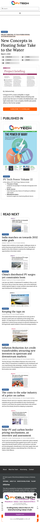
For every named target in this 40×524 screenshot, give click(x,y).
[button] (10, 57)
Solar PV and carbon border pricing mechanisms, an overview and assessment (17, 432)
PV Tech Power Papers (22, 34)
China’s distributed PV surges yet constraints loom (18, 276)
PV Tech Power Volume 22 (18, 179)
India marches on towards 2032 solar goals (20, 239)
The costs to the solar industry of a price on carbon (19, 394)
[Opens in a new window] (6, 484)
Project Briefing (7, 34)
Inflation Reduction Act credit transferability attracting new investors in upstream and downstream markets (19, 352)
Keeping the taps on (13, 311)
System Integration (8, 36)
